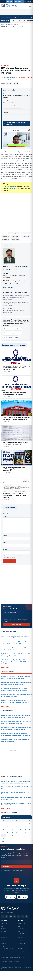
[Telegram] (26, 916)
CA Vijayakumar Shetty (10, 77)
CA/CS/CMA (21, 934)
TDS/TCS (3, 931)
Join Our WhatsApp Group (13, 329)
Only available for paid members (13, 103)
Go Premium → (16, 625)
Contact (20, 948)
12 (12, 829)
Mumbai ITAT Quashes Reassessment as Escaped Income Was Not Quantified (15, 309)
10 (3, 829)
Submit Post (19, 1)
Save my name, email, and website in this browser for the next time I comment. (17, 556)
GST (2, 926)
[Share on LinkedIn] (10, 83)
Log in (15, 128)
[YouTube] (10, 916)
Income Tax (8, 17)
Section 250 (6, 239)
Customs (3, 928)
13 (16, 829)
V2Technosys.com (5, 959)
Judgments (4, 946)
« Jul (2, 841)
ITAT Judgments (14, 233)
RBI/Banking (21, 928)
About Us (20, 941)
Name (5, 535)
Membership (21, 951)
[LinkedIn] (14, 916)
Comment (6, 516)
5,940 (17, 284)
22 (25, 832)
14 (20, 829)
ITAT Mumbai (11, 118)
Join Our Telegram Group (13, 333)
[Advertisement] (16, 46)
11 (7, 829)
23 (29, 832)
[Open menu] (30, 5)
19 (12, 832)
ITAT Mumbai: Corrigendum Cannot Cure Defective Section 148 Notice (16, 70)
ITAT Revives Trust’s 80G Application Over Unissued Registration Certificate (15, 303)
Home (2, 17)
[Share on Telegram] (17, 83)
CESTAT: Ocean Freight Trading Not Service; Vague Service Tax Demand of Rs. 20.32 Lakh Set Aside (15, 662)
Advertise (20, 946)
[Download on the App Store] (22, 897)
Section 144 (6, 236)
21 (20, 832)
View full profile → (9, 288)
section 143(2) (26, 233)
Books (10, 1)
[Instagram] (18, 916)
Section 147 (16, 236)
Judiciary (15, 24)
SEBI (19, 926)
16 (29, 829)
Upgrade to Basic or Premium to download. (16, 123)
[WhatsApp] (22, 916)
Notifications (4, 941)
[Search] (31, 17)
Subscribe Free (7, 866)
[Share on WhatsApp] (14, 83)
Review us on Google (12, 337)
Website (5, 549)
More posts (5, 668)
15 (25, 829)
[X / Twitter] (6, 916)
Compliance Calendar (7, 948)
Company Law (21, 923)
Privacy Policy (4, 961)
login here (12, 188)
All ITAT (5, 118)
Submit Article (21, 943)
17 (3, 832)
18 (7, 832)
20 (16, 832)
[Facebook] (2, 916)
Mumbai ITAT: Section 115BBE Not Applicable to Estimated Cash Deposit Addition (16, 296)
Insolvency (20, 931)
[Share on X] (7, 83)
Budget (15, 17)
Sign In (28, 1)
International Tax (5, 934)
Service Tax (22, 17)
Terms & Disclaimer (14, 961)
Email (5, 542)
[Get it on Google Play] (10, 897)
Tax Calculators (5, 951)
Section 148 (26, 236)
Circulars (3, 943)
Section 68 (16, 239)
